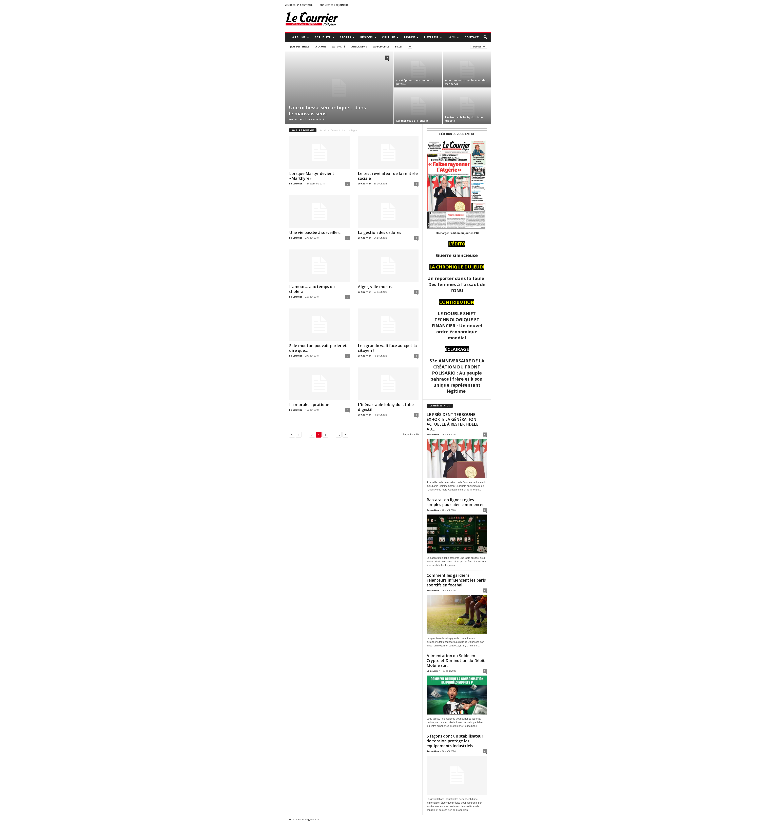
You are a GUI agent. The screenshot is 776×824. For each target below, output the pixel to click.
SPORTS (345, 37)
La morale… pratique (309, 404)
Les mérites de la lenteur (412, 120)
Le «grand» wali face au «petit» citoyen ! (388, 348)
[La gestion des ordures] (388, 211)
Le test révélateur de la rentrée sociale (388, 176)
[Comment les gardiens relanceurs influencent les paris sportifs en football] (457, 614)
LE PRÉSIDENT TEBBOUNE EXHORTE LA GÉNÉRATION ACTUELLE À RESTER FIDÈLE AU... (452, 422)
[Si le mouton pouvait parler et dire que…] (319, 324)
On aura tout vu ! (338, 130)
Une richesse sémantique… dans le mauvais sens (327, 110)
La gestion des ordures (379, 232)
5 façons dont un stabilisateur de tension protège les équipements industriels (455, 740)
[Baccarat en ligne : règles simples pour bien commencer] (457, 534)
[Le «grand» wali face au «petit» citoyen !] (388, 324)
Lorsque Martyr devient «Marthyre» (311, 176)
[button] (485, 37)
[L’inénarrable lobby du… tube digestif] (467, 106)
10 (338, 434)
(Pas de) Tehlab (299, 46)
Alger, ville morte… (376, 286)
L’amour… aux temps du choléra (312, 289)
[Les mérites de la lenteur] (418, 106)
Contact (472, 37)
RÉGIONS (366, 37)
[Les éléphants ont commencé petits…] (418, 69)
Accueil (323, 130)
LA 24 (451, 37)
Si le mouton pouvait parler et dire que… (318, 348)
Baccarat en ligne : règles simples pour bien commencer (455, 502)
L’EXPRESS (431, 37)
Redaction (433, 434)
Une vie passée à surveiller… (316, 232)
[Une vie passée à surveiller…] (319, 211)
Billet (399, 46)
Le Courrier (295, 119)
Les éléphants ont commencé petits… (414, 82)
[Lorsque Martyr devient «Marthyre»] (319, 152)
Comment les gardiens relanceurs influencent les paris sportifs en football (456, 580)
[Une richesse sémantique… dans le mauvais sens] (339, 88)
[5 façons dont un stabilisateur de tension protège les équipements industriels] (457, 775)
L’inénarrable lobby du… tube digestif (464, 118)
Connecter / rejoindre (333, 4)
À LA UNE (298, 37)
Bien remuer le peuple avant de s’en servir (465, 82)
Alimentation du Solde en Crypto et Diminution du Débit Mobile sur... (456, 660)
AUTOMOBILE (381, 46)
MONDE (409, 37)
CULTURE (388, 37)
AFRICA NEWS (359, 46)
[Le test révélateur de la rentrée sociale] (388, 152)
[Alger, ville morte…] (388, 265)
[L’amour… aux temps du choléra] (319, 265)
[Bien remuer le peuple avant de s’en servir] (467, 69)
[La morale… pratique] (319, 383)
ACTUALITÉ (323, 37)
